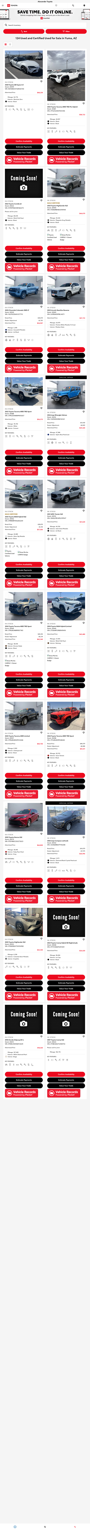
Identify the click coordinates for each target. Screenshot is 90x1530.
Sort (25, 31)
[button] (41, 82)
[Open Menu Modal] (2, 5)
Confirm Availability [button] (24, 141)
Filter (68, 31)
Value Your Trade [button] (24, 152)
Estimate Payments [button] (24, 146)
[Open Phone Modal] (73, 5)
